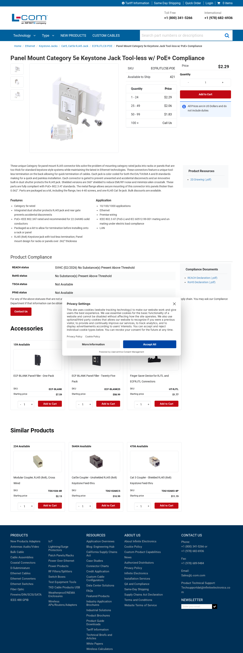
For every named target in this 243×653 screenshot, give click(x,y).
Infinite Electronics (136, 573)
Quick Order (193, 3)
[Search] (227, 35)
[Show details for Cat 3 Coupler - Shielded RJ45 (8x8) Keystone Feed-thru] (154, 456)
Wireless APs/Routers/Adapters (62, 603)
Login (209, 3)
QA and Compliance (136, 584)
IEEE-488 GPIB (19, 600)
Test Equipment (58, 582)
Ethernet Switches (21, 584)
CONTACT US (191, 535)
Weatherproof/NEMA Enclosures (61, 594)
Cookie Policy (133, 546)
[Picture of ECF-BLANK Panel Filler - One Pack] (37, 354)
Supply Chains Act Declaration (143, 594)
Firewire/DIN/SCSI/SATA (26, 594)
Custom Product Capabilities (142, 552)
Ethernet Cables (20, 573)
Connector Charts (97, 566)
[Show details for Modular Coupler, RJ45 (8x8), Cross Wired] (37, 456)
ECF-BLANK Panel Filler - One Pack (33, 375)
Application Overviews (100, 541)
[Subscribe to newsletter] (214, 606)
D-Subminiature (20, 568)
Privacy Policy (133, 568)
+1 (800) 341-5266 (192, 546)
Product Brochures (98, 615)
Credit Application (97, 571)
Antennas (16, 546)
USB (77, 587)
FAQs (89, 591)
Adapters (34, 541)
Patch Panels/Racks (61, 555)
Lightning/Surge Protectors (58, 548)
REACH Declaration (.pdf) (202, 278)
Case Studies (94, 560)
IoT (50, 541)
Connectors (28, 562)
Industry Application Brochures (99, 603)
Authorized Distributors (139, 562)
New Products (19, 541)
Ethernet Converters (23, 578)
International (218, 15)
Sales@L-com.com (193, 575)
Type (46, 35)
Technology (22, 35)
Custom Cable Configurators (95, 578)
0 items (227, 3)
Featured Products (98, 596)
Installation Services (137, 578)
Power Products (58, 566)
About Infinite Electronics (140, 541)
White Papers (94, 643)
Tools (72, 582)
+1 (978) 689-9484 (192, 563)
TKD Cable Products (61, 587)
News (128, 557)
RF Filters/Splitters (60, 571)
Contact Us (21, 311)
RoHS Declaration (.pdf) (201, 282)
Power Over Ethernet (61, 560)
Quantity (185, 74)
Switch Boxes (56, 576)
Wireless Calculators (99, 649)
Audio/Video (31, 546)
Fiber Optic (17, 589)
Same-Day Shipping (136, 589)
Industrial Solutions (98, 610)
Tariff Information (137, 3)
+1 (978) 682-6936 (192, 551)
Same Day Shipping (167, 3)
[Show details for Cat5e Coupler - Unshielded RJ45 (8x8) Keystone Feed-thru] (96, 456)
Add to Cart (205, 94)
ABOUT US (132, 535)
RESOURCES (95, 535)
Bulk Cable (17, 552)
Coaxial (15, 562)
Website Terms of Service (140, 605)
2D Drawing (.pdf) (200, 179)
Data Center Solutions (100, 585)
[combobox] (186, 35)
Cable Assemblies (21, 557)
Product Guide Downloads (95, 622)
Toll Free (178, 15)
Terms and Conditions (138, 600)
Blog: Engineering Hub (100, 546)
